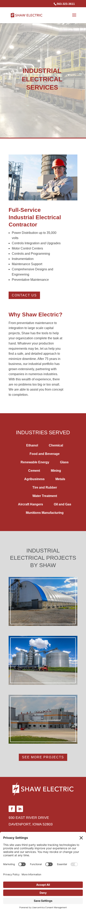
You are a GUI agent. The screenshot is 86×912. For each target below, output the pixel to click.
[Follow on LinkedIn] (20, 809)
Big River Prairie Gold (43, 665)
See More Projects (43, 757)
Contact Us (24, 295)
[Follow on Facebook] (12, 809)
